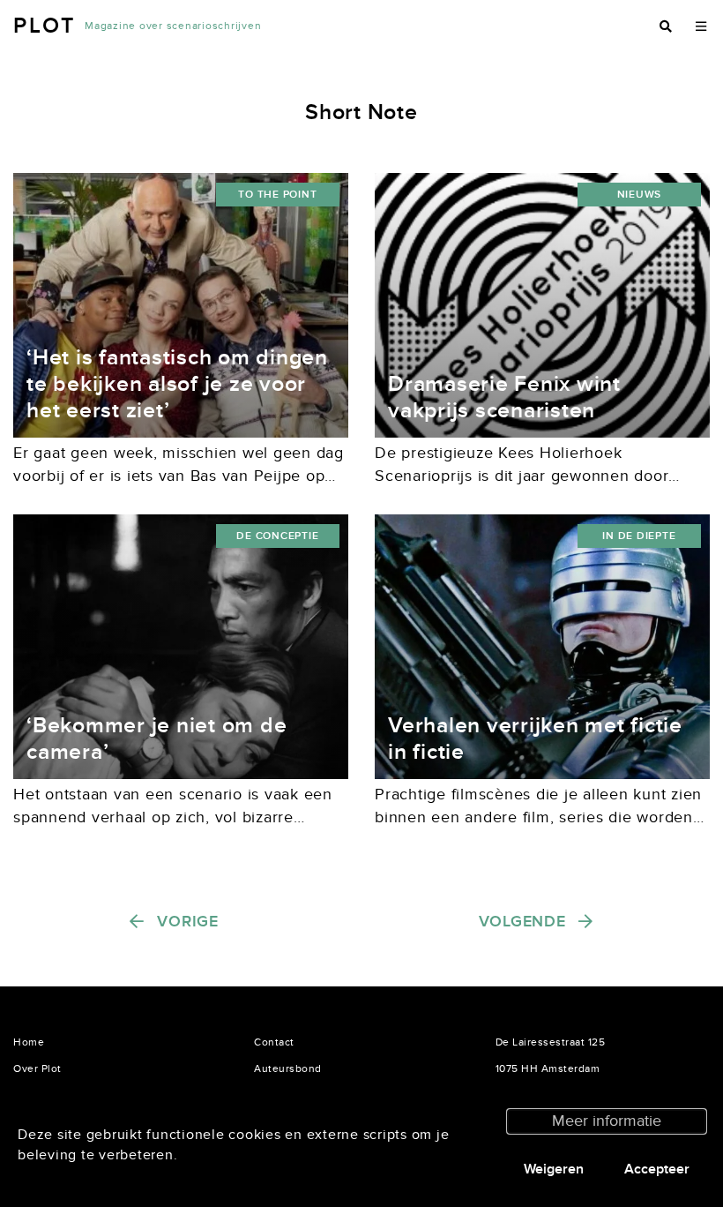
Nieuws (639, 194)
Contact (274, 1042)
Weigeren (554, 1169)
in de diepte (638, 536)
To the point (277, 194)
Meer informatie (606, 1121)
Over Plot (37, 1068)
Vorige (188, 921)
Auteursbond (288, 1068)
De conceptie (277, 536)
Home (28, 1042)
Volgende (522, 921)
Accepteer (656, 1169)
